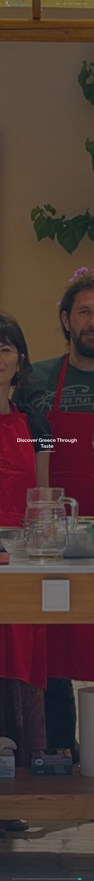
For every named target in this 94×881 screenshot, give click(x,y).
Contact (85, 4)
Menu (70, 4)
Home (57, 4)
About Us (64, 4)
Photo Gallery (77, 4)
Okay (79, 878)
